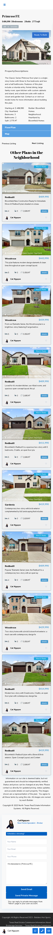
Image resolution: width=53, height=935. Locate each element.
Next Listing (37, 143)
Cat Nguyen (23, 820)
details (44, 211)
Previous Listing (9, 143)
